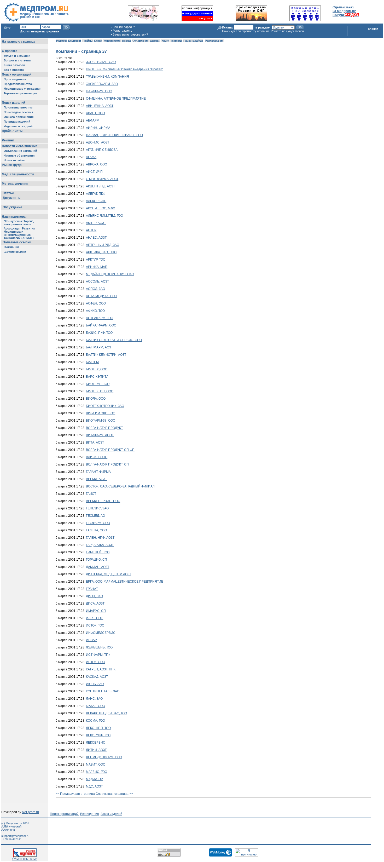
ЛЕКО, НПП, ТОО (98, 728)
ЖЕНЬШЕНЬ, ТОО (99, 647)
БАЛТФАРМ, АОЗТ (99, 347)
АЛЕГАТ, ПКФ (95, 194)
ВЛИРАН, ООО (96, 457)
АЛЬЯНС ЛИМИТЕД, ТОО (104, 215)
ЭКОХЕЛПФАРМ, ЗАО (102, 84)
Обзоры (154, 40)
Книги (165, 40)
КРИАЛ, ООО (95, 706)
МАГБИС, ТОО (96, 772)
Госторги (176, 40)
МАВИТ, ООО (95, 764)
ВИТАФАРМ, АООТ (100, 435)
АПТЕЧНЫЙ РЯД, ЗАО (102, 245)
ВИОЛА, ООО (96, 398)
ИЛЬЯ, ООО (94, 618)
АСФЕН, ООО (96, 303)
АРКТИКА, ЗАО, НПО (101, 252)
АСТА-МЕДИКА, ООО (101, 296)
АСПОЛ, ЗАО (95, 289)
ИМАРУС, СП (96, 611)
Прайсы (87, 40)
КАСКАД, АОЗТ (97, 677)
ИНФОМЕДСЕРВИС (100, 633)
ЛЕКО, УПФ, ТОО (98, 735)
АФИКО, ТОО (95, 311)
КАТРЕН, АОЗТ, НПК (100, 669)
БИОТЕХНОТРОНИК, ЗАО (105, 406)
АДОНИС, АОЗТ (97, 142)
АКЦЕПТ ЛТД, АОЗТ (100, 186)
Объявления (140, 40)
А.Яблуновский (11, 826)
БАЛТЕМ (92, 362)
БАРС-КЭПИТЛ (97, 376)
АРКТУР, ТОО (95, 259)
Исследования (214, 40)
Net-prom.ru (30, 812)
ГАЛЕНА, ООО (96, 530)
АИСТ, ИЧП (94, 172)
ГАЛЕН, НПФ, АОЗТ (100, 537)
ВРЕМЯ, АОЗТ (96, 479)
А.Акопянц (8, 829)
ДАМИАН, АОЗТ (97, 567)
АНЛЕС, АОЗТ (96, 237)
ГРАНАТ (92, 589)
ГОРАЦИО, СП (96, 559)
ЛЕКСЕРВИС (95, 742)
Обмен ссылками (24, 859)
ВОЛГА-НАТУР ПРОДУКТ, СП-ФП (110, 450)
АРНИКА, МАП (96, 267)
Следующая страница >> (114, 794)
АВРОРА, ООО (96, 164)
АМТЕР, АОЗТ (96, 223)
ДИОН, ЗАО (94, 596)
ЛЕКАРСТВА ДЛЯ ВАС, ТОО (106, 713)
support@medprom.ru (15, 835)
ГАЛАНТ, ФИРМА (98, 472)
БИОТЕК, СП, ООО (99, 391)
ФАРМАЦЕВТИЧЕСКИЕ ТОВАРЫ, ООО (114, 135)
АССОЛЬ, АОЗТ (97, 281)
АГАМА (91, 157)
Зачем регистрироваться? (130, 34)
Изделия (61, 40)
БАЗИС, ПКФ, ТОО (99, 333)
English (373, 28)
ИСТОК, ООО (95, 662)
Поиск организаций (64, 814)
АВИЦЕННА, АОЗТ (99, 106)
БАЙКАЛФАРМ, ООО (101, 325)
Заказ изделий (111, 814)
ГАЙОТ (91, 494)
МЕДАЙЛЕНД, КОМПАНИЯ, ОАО (110, 274)
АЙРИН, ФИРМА (98, 128)
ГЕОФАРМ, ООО (98, 523)
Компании (74, 40)
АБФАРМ (92, 120)
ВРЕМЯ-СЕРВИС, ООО (103, 501)
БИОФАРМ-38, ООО (100, 420)
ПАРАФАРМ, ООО (99, 91)
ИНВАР (91, 640)
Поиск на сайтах (193, 40)
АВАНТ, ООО (95, 113)
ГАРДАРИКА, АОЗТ (100, 545)
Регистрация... (122, 30)
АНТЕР (91, 230)
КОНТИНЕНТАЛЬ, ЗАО (102, 691)
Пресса (126, 40)
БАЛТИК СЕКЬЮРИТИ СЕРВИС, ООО (114, 340)
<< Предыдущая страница (75, 794)
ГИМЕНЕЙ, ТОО (97, 552)
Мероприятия (112, 40)
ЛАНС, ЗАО (94, 698)
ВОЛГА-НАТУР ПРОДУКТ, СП (107, 464)
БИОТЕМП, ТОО (97, 384)
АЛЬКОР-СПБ (96, 201)
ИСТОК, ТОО (95, 625)
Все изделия (89, 814)
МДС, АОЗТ (94, 786)
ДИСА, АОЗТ (95, 603)
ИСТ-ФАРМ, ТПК (98, 655)
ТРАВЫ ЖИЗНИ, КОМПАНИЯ (107, 76)
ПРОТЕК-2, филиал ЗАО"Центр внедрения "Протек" (124, 69)
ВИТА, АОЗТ (95, 442)
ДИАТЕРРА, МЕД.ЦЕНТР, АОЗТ (108, 574)
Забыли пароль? (124, 26)
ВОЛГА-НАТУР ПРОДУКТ (104, 428)
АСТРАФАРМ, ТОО (99, 318)
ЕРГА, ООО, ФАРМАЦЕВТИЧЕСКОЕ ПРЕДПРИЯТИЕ (124, 581)
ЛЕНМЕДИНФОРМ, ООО (104, 757)
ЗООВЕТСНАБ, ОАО (101, 62)
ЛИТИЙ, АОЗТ (96, 750)
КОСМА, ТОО (95, 720)
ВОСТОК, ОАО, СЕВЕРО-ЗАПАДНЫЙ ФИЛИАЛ (120, 486)
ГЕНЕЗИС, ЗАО (97, 508)
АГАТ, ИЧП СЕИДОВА (102, 150)
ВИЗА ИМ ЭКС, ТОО (100, 413)
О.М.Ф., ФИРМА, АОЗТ (102, 179)
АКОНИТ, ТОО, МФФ (100, 208)
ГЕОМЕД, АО (95, 516)
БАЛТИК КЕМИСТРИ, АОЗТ (106, 355)
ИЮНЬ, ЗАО (95, 684)
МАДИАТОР (94, 779)
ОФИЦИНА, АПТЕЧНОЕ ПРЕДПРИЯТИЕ (116, 98)
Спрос (98, 40)
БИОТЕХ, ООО (96, 369)
